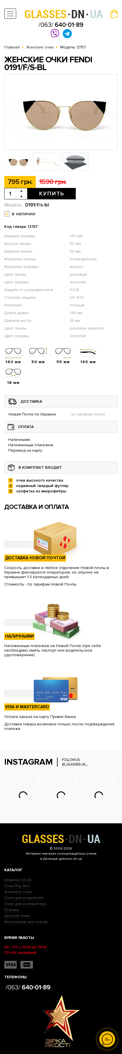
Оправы (11, 909)
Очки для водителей (23, 897)
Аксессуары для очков (25, 921)
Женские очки (18, 891)
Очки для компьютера (25, 903)
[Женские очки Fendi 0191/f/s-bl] (61, 112)
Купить (51, 193)
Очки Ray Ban (17, 885)
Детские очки (17, 915)
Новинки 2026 (17, 879)
